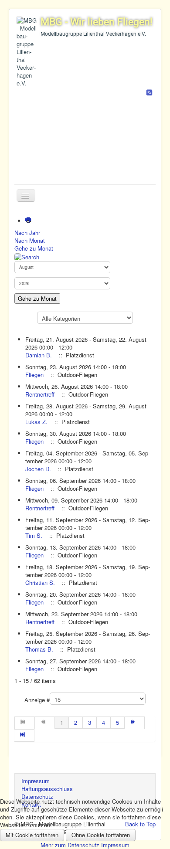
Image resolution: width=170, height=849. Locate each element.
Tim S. (33, 535)
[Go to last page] (24, 735)
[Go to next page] (135, 723)
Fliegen (34, 374)
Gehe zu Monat (33, 248)
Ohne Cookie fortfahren (100, 835)
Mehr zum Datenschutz (70, 845)
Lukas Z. (36, 422)
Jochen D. (38, 469)
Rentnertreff (39, 394)
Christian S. (40, 582)
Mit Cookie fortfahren (32, 835)
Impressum (115, 845)
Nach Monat (29, 240)
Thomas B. (39, 649)
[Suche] (26, 256)
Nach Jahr (27, 232)
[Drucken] (29, 221)
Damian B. (38, 355)
